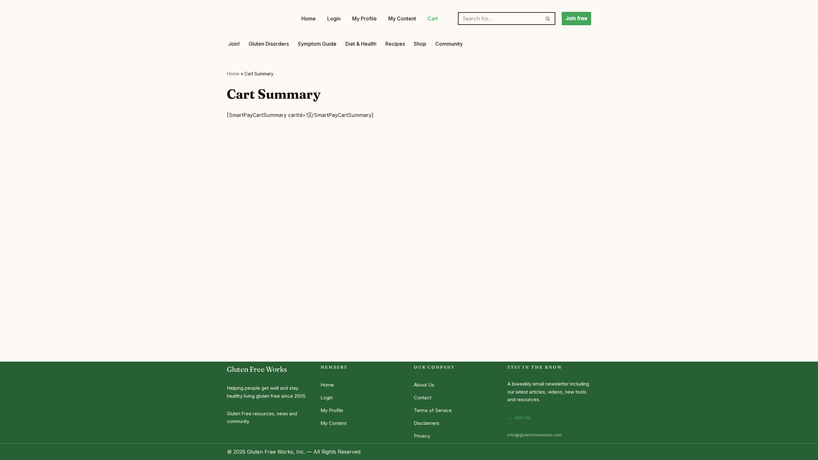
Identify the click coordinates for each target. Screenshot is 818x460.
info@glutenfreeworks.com (534, 434)
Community (449, 44)
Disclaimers (426, 423)
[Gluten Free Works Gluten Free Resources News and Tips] (258, 18)
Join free (576, 18)
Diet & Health (360, 44)
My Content (402, 18)
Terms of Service (433, 410)
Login (334, 18)
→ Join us (518, 417)
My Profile (364, 18)
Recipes (395, 44)
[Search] (548, 18)
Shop (420, 44)
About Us (424, 385)
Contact (422, 398)
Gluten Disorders (269, 44)
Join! (234, 44)
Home (308, 18)
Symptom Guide (317, 44)
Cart (433, 18)
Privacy (422, 436)
